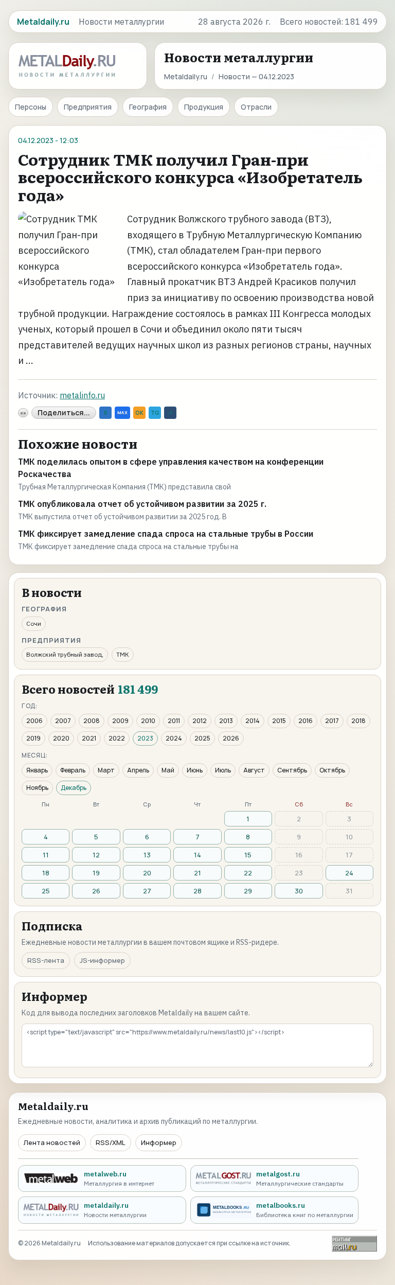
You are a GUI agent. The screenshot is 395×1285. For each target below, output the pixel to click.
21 (197, 872)
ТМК (122, 654)
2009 (120, 720)
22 (248, 872)
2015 (279, 720)
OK (139, 412)
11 (46, 854)
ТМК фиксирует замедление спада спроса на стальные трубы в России (165, 534)
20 (147, 872)
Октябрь (332, 770)
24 (349, 872)
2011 (174, 720)
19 (96, 872)
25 (46, 890)
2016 (305, 720)
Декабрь (73, 787)
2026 (231, 738)
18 (45, 872)
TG (155, 412)
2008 (91, 720)
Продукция (203, 107)
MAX (122, 412)
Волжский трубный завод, (64, 654)
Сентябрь (292, 770)
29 (248, 890)
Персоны (30, 107)
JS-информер (102, 960)
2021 (89, 738)
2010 (148, 720)
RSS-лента (45, 960)
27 (147, 890)
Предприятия (88, 107)
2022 (117, 738)
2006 (34, 720)
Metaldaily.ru (185, 76)
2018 (358, 720)
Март (106, 770)
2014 (252, 720)
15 (248, 854)
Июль (223, 770)
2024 (174, 738)
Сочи (33, 623)
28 (197, 890)
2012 (199, 720)
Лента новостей (52, 1142)
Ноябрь (37, 787)
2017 (332, 720)
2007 (63, 720)
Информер (158, 1142)
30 (299, 890)
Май (167, 770)
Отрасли (256, 107)
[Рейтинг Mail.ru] (354, 1244)
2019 (33, 738)
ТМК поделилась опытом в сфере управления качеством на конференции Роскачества (171, 467)
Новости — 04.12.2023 (256, 76)
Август (254, 770)
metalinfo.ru (82, 395)
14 (197, 854)
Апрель (138, 770)
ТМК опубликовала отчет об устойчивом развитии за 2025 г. (142, 504)
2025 (202, 738)
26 (96, 890)
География (148, 107)
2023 (145, 738)
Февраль (72, 770)
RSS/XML (110, 1142)
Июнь (195, 770)
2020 (61, 738)
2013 (226, 720)
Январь (37, 770)
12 (96, 854)
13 (147, 854)
